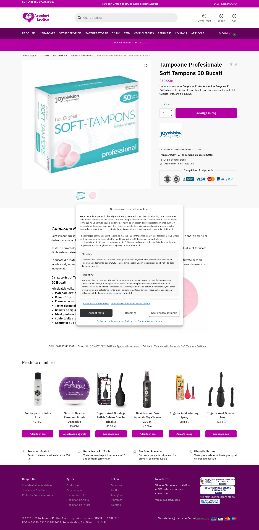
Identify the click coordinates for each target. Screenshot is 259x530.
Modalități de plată (77, 500)
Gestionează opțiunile (164, 312)
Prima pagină (30, 55)
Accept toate (96, 312)
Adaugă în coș (206, 113)
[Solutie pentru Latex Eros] (37, 389)
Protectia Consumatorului (37, 495)
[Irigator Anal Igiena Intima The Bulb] (235, 64)
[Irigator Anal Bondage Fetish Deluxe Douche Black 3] (111, 389)
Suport (221, 20)
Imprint (159, 321)
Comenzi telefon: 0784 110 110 (129, 42)
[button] (228, 33)
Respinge (130, 312)
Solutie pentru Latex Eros (37, 415)
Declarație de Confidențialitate (139, 321)
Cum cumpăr (74, 490)
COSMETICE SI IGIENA (54, 55)
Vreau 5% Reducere (167, 500)
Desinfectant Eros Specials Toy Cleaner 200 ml (147, 417)
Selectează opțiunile (74, 433)
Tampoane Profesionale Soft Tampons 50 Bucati (180, 346)
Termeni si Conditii (33, 490)
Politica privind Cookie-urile (109, 321)
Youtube (116, 505)
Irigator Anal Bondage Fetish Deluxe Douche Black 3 (111, 417)
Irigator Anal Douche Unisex (221, 415)
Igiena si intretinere (82, 55)
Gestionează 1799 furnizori (96, 303)
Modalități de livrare (78, 505)
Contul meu (204, 20)
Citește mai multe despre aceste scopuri (130, 303)
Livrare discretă (75, 495)
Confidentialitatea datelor (37, 485)
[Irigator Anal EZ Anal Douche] (231, 64)
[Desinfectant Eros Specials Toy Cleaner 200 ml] (147, 389)
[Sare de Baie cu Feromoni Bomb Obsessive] (74, 389)
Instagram (117, 495)
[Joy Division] (170, 134)
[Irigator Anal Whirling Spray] (184, 389)
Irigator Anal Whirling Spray (184, 415)
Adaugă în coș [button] (38, 433)
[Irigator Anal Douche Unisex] (221, 389)
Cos (234, 20)
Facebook (116, 485)
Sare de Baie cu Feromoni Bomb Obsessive (74, 417)
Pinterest (116, 500)
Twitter (115, 490)
